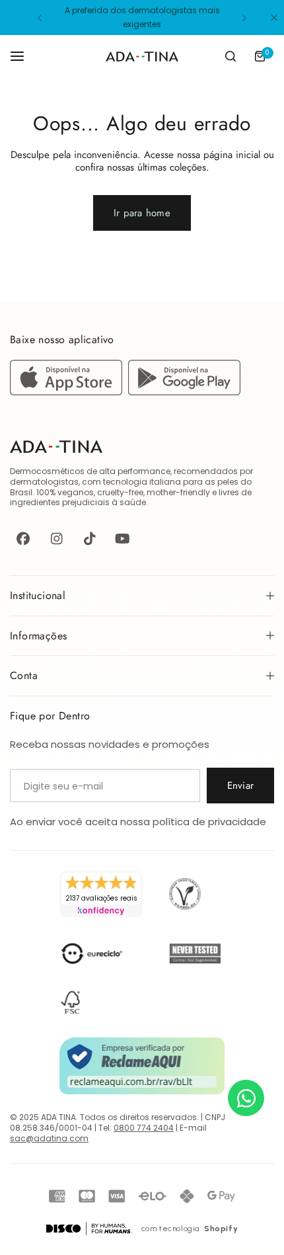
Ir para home (142, 213)
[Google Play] (184, 392)
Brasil (21, 492)
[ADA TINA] (142, 56)
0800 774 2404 (144, 1127)
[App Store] (69, 392)
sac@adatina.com (49, 1138)
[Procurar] (230, 56)
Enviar (240, 785)
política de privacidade (209, 822)
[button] (40, 18)
